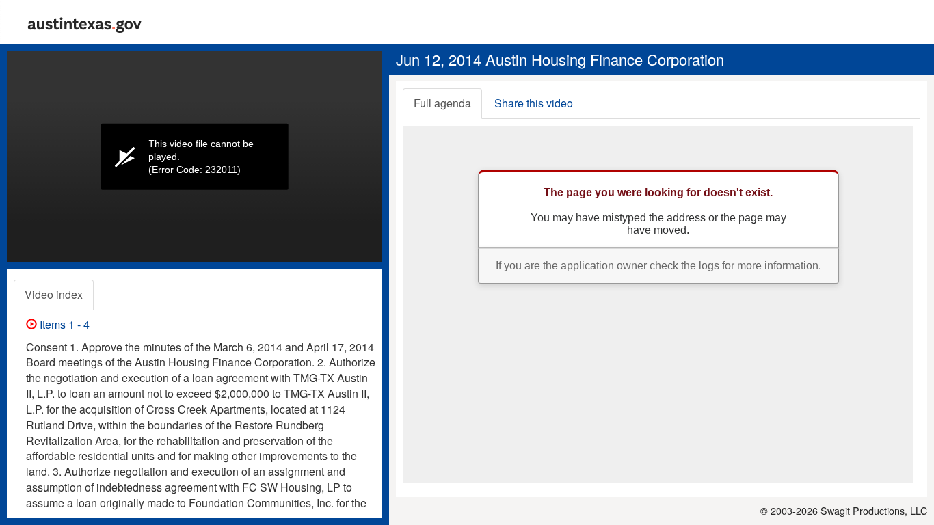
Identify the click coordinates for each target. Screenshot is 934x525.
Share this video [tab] (533, 103)
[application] (194, 156)
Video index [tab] (54, 294)
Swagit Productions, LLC (873, 510)
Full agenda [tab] (442, 103)
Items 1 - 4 (63, 324)
